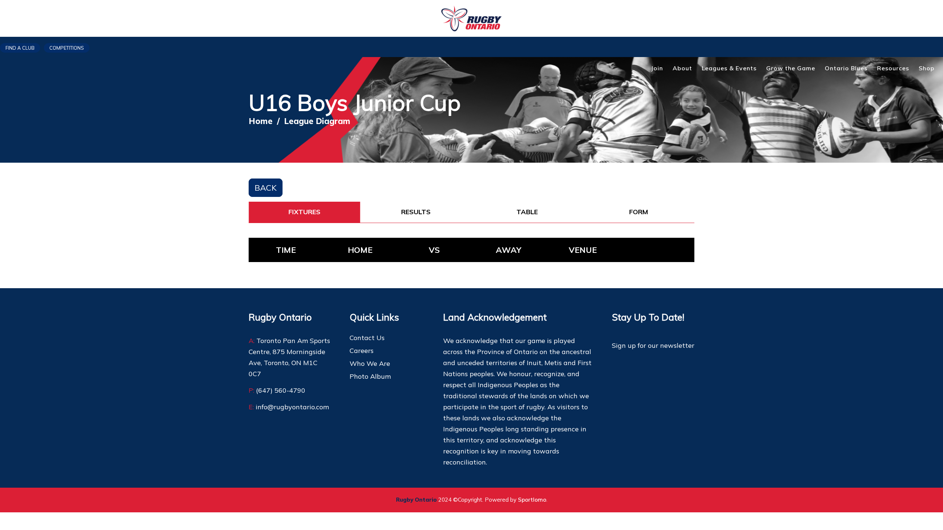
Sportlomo (532, 499)
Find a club (20, 48)
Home (261, 121)
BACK (266, 188)
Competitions (66, 48)
